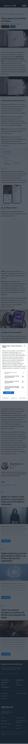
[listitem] (14, 373)
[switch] (22, 376)
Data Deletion (5, 398)
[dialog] (14, 372)
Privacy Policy (22, 398)
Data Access (14, 398)
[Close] (25, 346)
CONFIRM (8, 392)
